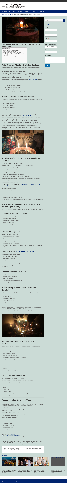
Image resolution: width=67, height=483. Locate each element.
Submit (47, 65)
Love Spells (20, 11)
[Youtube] (64, 1)
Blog (44, 11)
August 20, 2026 (20, 472)
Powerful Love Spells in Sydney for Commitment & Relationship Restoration (9, 471)
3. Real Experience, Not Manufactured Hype (10, 56)
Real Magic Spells (13, 5)
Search (64, 20)
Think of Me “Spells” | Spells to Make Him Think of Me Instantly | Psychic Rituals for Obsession (11, 449)
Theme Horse (19, 481)
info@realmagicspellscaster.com (13, 435)
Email (47, 32)
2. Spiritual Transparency (8, 55)
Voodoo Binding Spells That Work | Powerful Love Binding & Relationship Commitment (58, 471)
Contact (48, 11)
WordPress (30, 481)
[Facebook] (60, 1)
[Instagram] (62, 1)
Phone (47, 38)
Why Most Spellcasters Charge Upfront (9, 51)
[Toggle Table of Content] (24, 49)
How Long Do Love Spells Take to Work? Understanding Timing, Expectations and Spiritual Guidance (33, 449)
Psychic (14, 11)
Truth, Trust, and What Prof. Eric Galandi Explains (12, 50)
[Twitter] (63, 1)
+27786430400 (14, 434)
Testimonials (39, 11)
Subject (47, 49)
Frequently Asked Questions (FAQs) (8, 62)
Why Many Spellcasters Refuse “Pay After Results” (11, 58)
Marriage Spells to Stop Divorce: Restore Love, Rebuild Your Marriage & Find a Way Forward (25, 471)
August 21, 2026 (4, 472)
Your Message (48, 55)
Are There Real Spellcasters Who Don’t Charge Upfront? (12, 52)
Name (47, 27)
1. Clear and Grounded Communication (10, 54)
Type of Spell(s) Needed (50, 44)
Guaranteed (4, 455)
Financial (33, 11)
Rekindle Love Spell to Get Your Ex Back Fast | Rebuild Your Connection (41, 471)
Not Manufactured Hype (25, 252)
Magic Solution (26, 11)
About (9, 11)
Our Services (4, 11)
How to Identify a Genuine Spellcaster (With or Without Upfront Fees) (14, 53)
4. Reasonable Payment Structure (9, 57)
